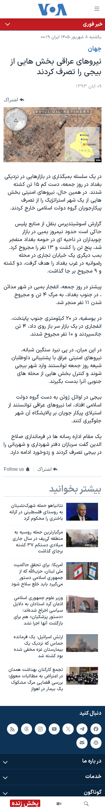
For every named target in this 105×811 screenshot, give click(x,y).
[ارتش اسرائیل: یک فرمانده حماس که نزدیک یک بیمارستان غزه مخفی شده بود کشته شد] (82, 643)
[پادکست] (96, 742)
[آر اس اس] (12, 728)
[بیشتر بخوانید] (52, 24)
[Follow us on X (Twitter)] (68, 728)
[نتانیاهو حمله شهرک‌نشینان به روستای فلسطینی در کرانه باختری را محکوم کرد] (82, 512)
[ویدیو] (59, 803)
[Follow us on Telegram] (82, 728)
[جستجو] (86, 803)
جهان (95, 49)
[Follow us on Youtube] (54, 728)
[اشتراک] (82, 742)
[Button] (14, 100)
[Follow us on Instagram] (40, 728)
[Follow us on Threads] (26, 728)
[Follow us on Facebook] (96, 728)
